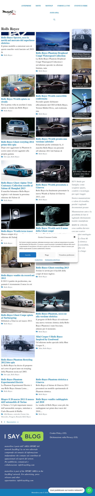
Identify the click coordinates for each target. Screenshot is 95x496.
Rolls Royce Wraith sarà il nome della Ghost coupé (52, 229)
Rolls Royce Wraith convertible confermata (51, 97)
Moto (38, 5)
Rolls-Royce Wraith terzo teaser (17, 231)
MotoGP (49, 5)
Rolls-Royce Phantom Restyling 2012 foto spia (16, 361)
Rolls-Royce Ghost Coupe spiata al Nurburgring (17, 316)
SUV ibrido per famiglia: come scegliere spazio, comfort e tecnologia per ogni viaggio (80, 187)
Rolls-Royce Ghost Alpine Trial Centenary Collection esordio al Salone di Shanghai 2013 (17, 185)
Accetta (27, 255)
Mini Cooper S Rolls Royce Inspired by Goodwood (49, 338)
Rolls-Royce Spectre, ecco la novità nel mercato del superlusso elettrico (17, 40)
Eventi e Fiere (80, 5)
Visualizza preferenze (66, 255)
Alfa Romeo (8, 414)
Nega (47, 255)
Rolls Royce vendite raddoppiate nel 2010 (52, 401)
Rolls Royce (8, 55)
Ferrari (23, 414)
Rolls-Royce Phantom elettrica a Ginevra (52, 381)
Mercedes (4, 417)
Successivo (13, 421)
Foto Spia (54, 12)
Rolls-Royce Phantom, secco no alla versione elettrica (51, 315)
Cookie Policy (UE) (58, 433)
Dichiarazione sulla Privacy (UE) (64, 437)
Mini (40, 348)
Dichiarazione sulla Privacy (52, 259)
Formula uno (63, 5)
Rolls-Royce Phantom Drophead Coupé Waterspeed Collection (52, 54)
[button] (74, 237)
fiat (27, 414)
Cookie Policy (39, 259)
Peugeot (12, 417)
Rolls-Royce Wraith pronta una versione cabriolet (51, 140)
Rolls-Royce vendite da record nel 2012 (17, 277)
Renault (19, 417)
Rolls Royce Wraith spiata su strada (15, 100)
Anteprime (26, 5)
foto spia (7, 156)
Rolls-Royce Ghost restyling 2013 (52, 267)
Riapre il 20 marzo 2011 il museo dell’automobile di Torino (17, 401)
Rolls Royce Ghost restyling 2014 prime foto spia (17, 143)
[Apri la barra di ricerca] (54, 19)
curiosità (17, 414)
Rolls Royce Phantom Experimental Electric (12, 381)
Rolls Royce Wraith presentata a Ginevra (52, 186)
